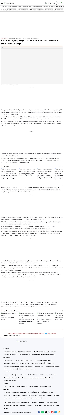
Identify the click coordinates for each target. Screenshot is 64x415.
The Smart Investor (38, 6)
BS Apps (6, 408)
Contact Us (29, 405)
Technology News (26, 395)
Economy (51, 6)
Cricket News (7, 395)
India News (6, 38)
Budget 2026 (38, 398)
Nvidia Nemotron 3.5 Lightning (11, 366)
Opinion (30, 6)
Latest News (7, 392)
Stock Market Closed (11, 9)
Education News (51, 395)
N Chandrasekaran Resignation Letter (27, 369)
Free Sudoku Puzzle (33, 386)
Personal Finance (16, 395)
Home (2, 6)
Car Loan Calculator (21, 378)
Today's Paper (7, 402)
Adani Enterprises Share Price (25, 351)
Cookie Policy (34, 402)
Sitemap (46, 405)
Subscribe (51, 405)
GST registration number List (11, 405)
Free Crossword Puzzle (45, 386)
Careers (57, 405)
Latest (11, 6)
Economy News (15, 398)
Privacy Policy (25, 402)
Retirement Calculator (9, 378)
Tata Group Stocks (49, 363)
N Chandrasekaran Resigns (36, 9)
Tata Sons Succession (23, 9)
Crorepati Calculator (21, 375)
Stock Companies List (9, 386)
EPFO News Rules (49, 9)
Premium (7, 6)
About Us (14, 402)
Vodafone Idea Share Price (47, 354)
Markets (20, 6)
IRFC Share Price (52, 351)
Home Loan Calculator (33, 378)
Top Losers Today (39, 366)
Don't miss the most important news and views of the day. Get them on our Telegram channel (32, 333)
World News (34, 395)
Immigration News (48, 392)
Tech (57, 6)
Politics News (30, 398)
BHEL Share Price (23, 354)
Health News (7, 398)
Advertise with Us (38, 405)
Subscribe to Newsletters (21, 386)
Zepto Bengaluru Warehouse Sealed (42, 360)
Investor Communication (51, 402)
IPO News (30, 392)
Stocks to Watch (19, 360)
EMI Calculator (43, 375)
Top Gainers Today (49, 366)
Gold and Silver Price (24, 363)
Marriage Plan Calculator (10, 380)
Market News (23, 392)
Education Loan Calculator (46, 378)
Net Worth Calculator (33, 375)
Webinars (45, 6)
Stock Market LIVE (8, 360)
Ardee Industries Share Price (10, 363)
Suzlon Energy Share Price (10, 351)
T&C (19, 402)
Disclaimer (41, 402)
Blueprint (25, 6)
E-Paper (15, 6)
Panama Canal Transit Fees (26, 366)
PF (54, 6)
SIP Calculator (52, 375)
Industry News (42, 395)
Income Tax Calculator (9, 375)
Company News (14, 392)
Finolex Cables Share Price (37, 363)
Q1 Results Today (28, 360)
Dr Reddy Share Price (34, 354)
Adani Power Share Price (40, 351)
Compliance (22, 405)
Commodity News (38, 392)
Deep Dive (57, 366)
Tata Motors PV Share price (10, 354)
